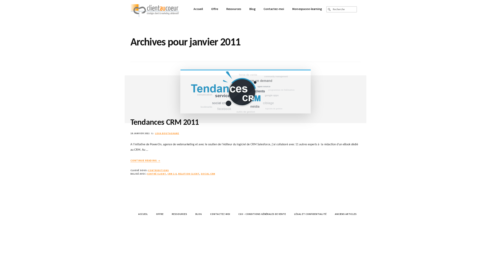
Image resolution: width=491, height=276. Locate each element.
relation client (188, 173)
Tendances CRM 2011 (164, 123)
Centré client (156, 173)
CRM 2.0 (172, 173)
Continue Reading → (145, 160)
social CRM (208, 173)
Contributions (158, 170)
